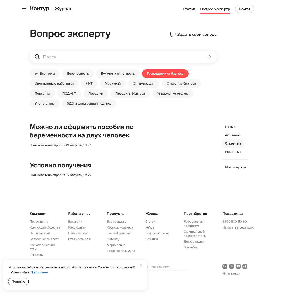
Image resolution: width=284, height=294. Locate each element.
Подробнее (39, 272)
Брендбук (191, 247)
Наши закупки (40, 233)
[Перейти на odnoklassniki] (231, 266)
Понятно (18, 281)
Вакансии (75, 222)
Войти (244, 9)
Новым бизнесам (119, 233)
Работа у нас (79, 213)
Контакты (36, 255)
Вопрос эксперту (157, 233)
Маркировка (116, 245)
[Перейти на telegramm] (244, 266)
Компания (38, 213)
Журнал (152, 213)
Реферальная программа (194, 224)
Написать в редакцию (238, 227)
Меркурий (113, 83)
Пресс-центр (39, 222)
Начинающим (78, 233)
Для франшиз (194, 241)
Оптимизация (143, 83)
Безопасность (78, 73)
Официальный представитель (195, 234)
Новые (230, 127)
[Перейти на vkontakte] (224, 266)
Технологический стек (42, 247)
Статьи (150, 222)
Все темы (47, 73)
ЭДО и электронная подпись (89, 103)
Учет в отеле (45, 103)
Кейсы (149, 227)
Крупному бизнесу (120, 227)
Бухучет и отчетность (118, 73)
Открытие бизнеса (181, 83)
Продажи (95, 93)
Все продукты (116, 222)
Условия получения (60, 165)
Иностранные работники (54, 83)
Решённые (233, 152)
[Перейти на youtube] (238, 266)
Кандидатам (77, 227)
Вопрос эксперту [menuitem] (215, 9)
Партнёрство (195, 213)
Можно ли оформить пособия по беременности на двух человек (82, 131)
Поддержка (232, 213)
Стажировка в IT (80, 239)
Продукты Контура (130, 93)
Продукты (116, 213)
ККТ (89, 83)
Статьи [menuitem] (189, 9)
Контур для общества (45, 227)
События (151, 239)
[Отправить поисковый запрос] (206, 57)
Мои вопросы (235, 167)
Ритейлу (113, 239)
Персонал (42, 93)
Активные (232, 135)
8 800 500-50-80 (234, 222)
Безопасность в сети (44, 239)
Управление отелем (173, 93)
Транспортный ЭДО (121, 251)
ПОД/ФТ (69, 93)
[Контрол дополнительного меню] (24, 8)
